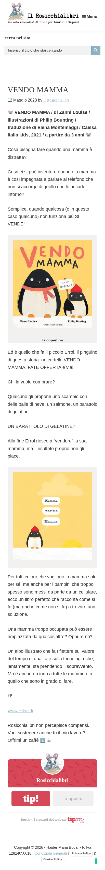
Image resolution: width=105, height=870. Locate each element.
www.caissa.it (20, 710)
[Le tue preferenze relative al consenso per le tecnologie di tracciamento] (96, 861)
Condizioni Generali (51, 853)
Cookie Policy (52, 859)
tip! (30, 798)
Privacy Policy (81, 853)
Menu (92, 16)
